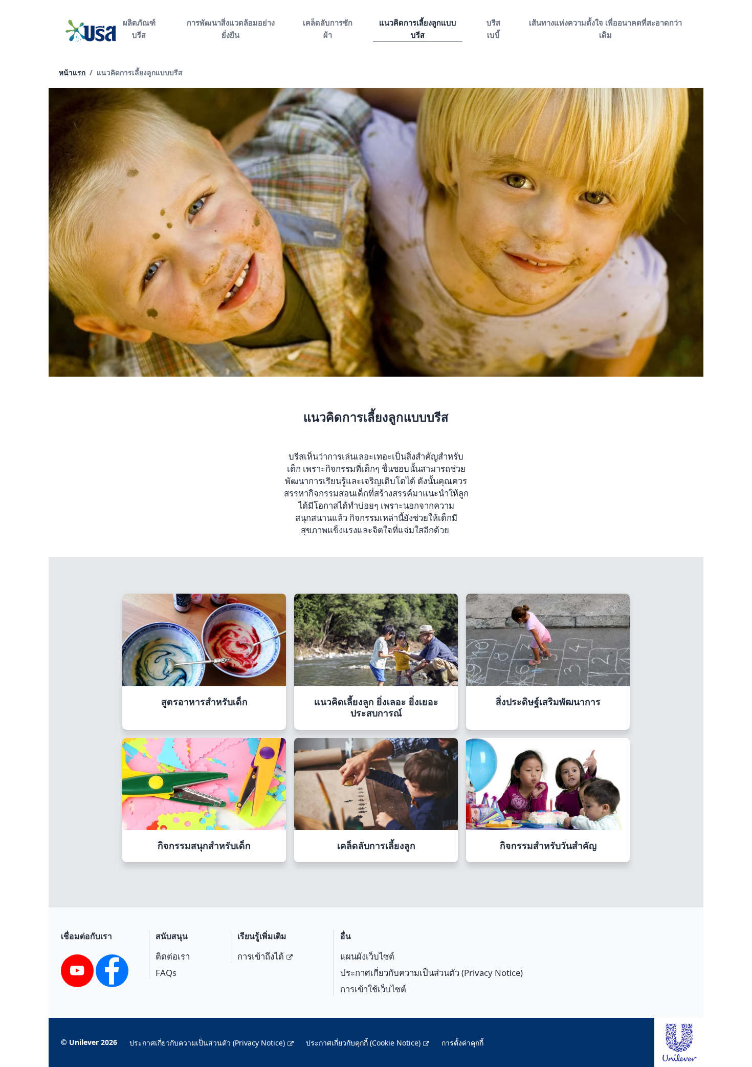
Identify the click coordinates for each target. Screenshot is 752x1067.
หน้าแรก (72, 72)
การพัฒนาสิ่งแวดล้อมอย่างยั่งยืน (231, 28)
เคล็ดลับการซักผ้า (327, 28)
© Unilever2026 (89, 1042)
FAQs (166, 972)
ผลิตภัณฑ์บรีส (139, 28)
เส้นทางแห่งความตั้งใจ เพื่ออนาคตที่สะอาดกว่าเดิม (605, 28)
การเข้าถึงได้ (260, 956)
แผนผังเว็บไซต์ (367, 956)
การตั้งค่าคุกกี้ (462, 1043)
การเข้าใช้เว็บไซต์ (373, 989)
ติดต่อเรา (173, 956)
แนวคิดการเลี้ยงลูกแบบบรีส (417, 28)
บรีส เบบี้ (493, 28)
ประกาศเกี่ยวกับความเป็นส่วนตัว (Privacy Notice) (431, 972)
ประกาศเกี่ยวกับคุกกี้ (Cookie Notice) (363, 1043)
